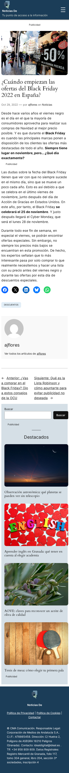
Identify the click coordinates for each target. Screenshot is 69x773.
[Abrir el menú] (63, 10)
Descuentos (11, 304)
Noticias (47, 104)
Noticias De (9, 10)
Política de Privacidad (20, 713)
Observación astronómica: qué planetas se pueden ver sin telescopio (33, 494)
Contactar (34, 717)
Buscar (8, 409)
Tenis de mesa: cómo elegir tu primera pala (34, 670)
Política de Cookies (48, 713)
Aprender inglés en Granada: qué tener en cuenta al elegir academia (33, 553)
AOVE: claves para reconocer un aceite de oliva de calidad (33, 613)
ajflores (32, 104)
